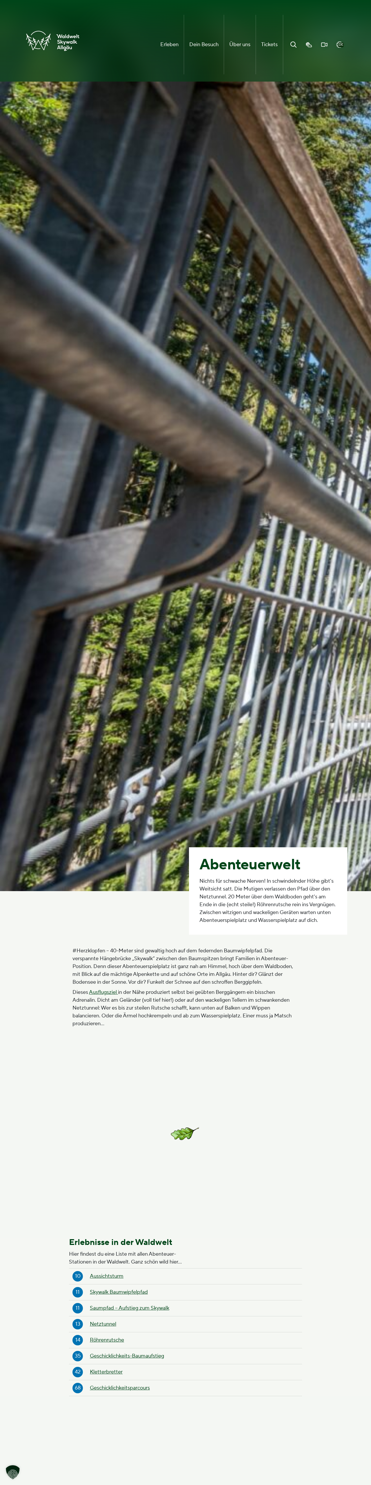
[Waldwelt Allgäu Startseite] (53, 40)
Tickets (269, 44)
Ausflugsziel (103, 992)
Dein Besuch (204, 44)
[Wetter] (308, 45)
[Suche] (293, 45)
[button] (13, 1472)
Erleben (169, 44)
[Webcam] (324, 45)
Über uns (239, 44)
